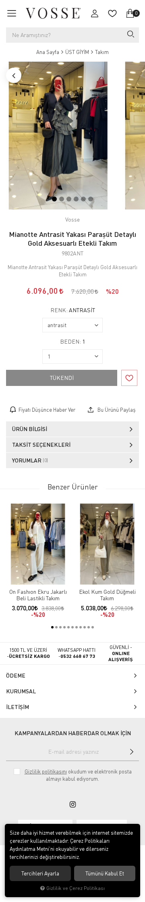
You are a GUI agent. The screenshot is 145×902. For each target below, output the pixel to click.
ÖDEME (15, 675)
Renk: (72, 310)
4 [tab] (76, 199)
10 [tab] (88, 627)
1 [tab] (54, 199)
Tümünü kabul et (104, 873)
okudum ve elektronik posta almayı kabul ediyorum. (78, 775)
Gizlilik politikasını (46, 771)
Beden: (72, 341)
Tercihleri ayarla (40, 873)
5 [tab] (83, 199)
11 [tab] (92, 627)
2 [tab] (61, 199)
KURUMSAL (21, 691)
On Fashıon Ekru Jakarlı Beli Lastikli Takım (38, 595)
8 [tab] (80, 627)
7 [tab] (76, 627)
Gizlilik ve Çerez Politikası (75, 888)
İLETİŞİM (17, 706)
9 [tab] (84, 627)
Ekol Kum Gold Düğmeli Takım (107, 595)
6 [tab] (90, 199)
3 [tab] (68, 199)
